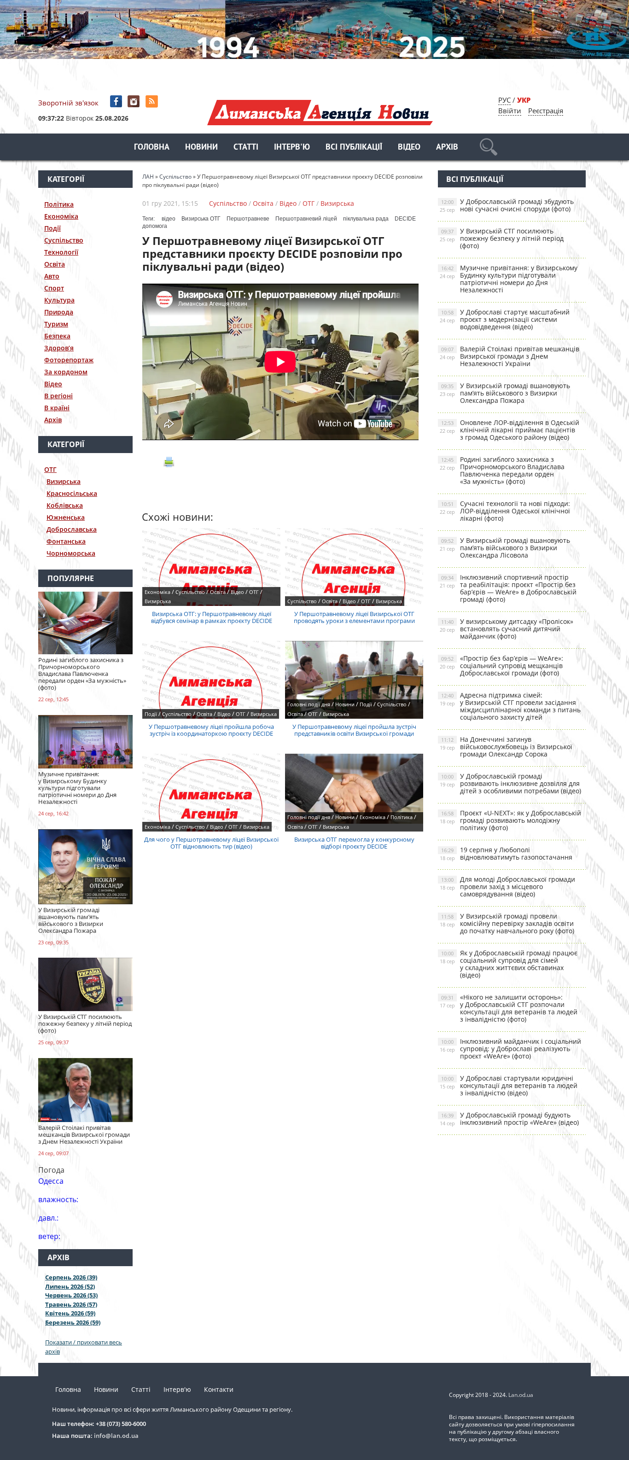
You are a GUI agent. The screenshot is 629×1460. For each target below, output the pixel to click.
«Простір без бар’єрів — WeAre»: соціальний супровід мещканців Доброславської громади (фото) (501, 665)
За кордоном (65, 371)
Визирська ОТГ (201, 218)
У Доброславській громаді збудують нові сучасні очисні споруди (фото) (507, 205)
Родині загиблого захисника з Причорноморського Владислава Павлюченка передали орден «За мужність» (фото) (502, 470)
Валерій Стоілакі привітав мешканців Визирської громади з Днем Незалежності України (509, 356)
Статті (245, 147)
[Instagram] (135, 102)
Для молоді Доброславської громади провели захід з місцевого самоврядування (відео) (507, 886)
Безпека (57, 336)
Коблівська (65, 505)
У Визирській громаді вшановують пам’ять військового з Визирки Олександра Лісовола (505, 547)
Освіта (54, 264)
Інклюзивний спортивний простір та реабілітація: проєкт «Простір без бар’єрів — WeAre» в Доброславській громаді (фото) (508, 588)
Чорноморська (71, 553)
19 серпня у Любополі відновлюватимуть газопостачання (506, 853)
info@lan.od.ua (116, 1435)
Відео (409, 147)
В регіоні (58, 395)
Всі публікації (354, 147)
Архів (447, 147)
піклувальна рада (366, 218)
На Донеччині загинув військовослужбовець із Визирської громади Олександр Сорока (506, 746)
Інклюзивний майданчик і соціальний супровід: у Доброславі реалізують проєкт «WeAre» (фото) (510, 1048)
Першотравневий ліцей (306, 218)
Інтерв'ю (292, 147)
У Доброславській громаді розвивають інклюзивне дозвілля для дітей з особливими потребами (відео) (510, 783)
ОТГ (50, 469)
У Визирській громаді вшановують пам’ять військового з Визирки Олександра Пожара (505, 393)
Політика (59, 204)
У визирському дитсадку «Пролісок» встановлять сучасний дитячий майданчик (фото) (506, 628)
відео (168, 218)
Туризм (56, 324)
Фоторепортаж (68, 359)
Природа (58, 312)
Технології (61, 252)
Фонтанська (66, 541)
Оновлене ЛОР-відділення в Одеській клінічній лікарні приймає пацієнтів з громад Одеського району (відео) (509, 430)
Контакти (218, 1389)
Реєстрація (545, 110)
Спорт (54, 288)
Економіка (61, 216)
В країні (57, 407)
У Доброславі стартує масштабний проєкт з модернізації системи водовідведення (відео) (505, 319)
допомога (154, 226)
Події (52, 228)
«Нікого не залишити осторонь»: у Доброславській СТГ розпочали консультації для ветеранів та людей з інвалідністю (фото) (508, 1008)
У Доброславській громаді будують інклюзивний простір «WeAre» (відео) (509, 1119)
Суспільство (63, 240)
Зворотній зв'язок (68, 102)
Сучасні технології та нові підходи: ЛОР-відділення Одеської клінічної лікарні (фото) (505, 511)
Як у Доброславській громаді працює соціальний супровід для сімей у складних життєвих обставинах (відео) (508, 963)
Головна (151, 147)
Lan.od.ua (520, 1395)
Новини (201, 147)
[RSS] (153, 102)
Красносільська (72, 493)
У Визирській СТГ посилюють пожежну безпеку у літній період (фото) (502, 238)
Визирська (64, 481)
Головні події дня (308, 704)
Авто (51, 276)
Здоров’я (59, 347)
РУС (504, 100)
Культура (59, 300)
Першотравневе (248, 218)
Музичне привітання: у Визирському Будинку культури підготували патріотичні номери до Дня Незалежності (508, 278)
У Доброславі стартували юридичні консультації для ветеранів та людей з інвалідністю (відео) (508, 1085)
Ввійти (509, 110)
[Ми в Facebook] (117, 102)
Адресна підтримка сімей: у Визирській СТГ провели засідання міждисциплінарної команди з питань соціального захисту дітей (510, 706)
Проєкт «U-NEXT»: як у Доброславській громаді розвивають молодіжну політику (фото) (510, 820)
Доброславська (72, 529)
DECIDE (405, 218)
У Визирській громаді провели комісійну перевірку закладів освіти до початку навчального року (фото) (507, 923)
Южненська (66, 517)
